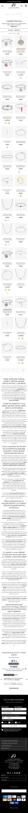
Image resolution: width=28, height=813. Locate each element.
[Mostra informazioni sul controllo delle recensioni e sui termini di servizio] (25, 668)
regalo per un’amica (19, 455)
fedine (11, 437)
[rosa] (9, 220)
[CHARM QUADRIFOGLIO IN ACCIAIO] (7, 323)
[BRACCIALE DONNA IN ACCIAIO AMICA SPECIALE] (7, 62)
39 (23, 370)
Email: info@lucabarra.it (14, 766)
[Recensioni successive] (27, 680)
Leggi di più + (14, 26)
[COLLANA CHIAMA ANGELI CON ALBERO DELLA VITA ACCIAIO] (21, 41)
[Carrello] (26, 6)
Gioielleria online (8, 14)
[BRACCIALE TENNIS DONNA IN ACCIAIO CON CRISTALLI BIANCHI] (7, 156)
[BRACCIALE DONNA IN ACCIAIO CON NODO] (7, 87)
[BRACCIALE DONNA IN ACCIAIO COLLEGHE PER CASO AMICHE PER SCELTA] (7, 41)
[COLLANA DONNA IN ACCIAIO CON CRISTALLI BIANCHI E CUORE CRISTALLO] (7, 205)
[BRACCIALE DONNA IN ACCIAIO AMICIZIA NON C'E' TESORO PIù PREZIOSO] (7, 253)
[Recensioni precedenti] (1, 680)
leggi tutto (17, 679)
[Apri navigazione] (2, 6)
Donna (14, 14)
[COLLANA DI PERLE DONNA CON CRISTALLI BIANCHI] (7, 229)
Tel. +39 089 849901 (14, 763)
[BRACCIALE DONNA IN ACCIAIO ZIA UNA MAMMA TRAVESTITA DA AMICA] (7, 302)
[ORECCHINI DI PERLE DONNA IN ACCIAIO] (21, 62)
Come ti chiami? (5, 706)
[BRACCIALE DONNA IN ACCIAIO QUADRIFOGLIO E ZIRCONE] (7, 181)
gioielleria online (10, 469)
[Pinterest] (14, 773)
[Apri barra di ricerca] (21, 6)
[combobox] (4, 718)
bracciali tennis (11, 435)
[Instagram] (10, 773)
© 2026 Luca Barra (14, 807)
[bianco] (22, 172)
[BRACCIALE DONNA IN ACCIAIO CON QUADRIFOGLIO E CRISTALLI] (7, 347)
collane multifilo (18, 437)
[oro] (9, 123)
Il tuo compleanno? (18, 706)
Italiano (13, 790)
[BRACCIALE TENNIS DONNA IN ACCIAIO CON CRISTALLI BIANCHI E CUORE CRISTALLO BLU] (21, 205)
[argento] (21, 78)
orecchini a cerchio (6, 438)
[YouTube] (17, 773)
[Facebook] (8, 773)
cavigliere (14, 438)
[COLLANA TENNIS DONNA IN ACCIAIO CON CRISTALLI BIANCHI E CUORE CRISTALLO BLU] (21, 274)
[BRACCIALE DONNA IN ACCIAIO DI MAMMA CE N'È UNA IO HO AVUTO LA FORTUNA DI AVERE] (21, 87)
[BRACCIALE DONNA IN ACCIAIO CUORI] (21, 229)
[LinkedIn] (19, 773)
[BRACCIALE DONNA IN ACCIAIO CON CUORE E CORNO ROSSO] (21, 108)
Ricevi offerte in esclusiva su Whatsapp (11, 715)
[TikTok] (12, 773)
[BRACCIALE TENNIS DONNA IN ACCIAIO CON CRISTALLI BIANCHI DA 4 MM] (21, 347)
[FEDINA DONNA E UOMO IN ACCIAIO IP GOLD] (21, 181)
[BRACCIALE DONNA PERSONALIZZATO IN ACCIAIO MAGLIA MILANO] (7, 108)
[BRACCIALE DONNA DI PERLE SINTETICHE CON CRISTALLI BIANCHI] (21, 156)
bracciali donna (11, 559)
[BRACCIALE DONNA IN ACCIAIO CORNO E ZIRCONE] (21, 253)
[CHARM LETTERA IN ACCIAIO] (7, 132)
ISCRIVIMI (14, 726)
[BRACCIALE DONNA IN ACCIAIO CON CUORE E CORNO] (21, 302)
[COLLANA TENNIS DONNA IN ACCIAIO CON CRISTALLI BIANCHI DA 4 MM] (21, 323)
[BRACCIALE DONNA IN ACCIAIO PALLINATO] (7, 274)
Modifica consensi (14, 786)
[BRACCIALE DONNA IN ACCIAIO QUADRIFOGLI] (21, 132)
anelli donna (6, 437)
